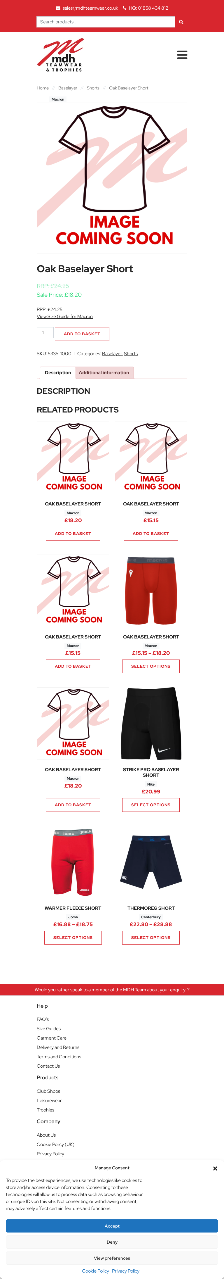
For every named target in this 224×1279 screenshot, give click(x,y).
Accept (112, 1226)
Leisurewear (49, 1100)
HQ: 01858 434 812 (148, 8)
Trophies (45, 1110)
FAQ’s (43, 1019)
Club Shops (48, 1091)
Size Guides (49, 1029)
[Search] (181, 21)
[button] (215, 1168)
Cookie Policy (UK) (55, 1144)
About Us (46, 1135)
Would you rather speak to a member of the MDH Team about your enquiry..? (112, 990)
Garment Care (51, 1038)
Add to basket (82, 333)
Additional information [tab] (104, 373)
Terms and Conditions (59, 1057)
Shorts (93, 88)
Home (43, 88)
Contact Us (48, 1066)
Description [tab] (58, 373)
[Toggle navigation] (182, 55)
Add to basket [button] (73, 533)
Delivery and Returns (58, 1047)
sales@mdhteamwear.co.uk (90, 8)
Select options (151, 666)
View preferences (112, 1258)
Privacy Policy (125, 1271)
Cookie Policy (95, 1271)
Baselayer (67, 88)
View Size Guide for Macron (65, 316)
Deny (112, 1242)
